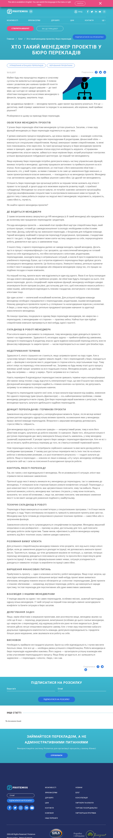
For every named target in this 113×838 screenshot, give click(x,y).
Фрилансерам (34, 20)
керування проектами (60, 65)
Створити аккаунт (20, 29)
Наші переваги (51, 818)
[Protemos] (17, 11)
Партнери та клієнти (85, 803)
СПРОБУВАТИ (56, 755)
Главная (10, 39)
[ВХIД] (76, 12)
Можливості (12, 20)
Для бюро (55, 20)
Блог (20, 39)
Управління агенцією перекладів (26, 65)
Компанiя (49, 813)
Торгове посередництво (86, 808)
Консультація (82, 798)
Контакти (89, 20)
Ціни (72, 20)
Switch (80, 3)
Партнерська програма (86, 813)
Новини (79, 788)
